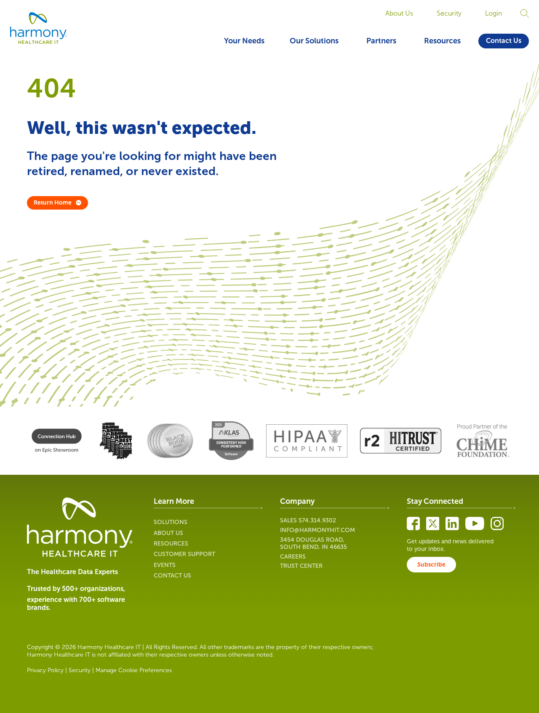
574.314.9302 (317, 520)
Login (493, 13)
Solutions (170, 522)
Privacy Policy (45, 670)
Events (165, 565)
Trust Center (301, 565)
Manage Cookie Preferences (134, 670)
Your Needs (244, 40)
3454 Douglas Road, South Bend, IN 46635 (313, 543)
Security (449, 13)
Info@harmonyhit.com (317, 530)
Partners (381, 40)
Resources (442, 40)
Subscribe (431, 564)
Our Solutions (314, 40)
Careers (293, 556)
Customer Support (184, 554)
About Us (399, 13)
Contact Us (503, 41)
